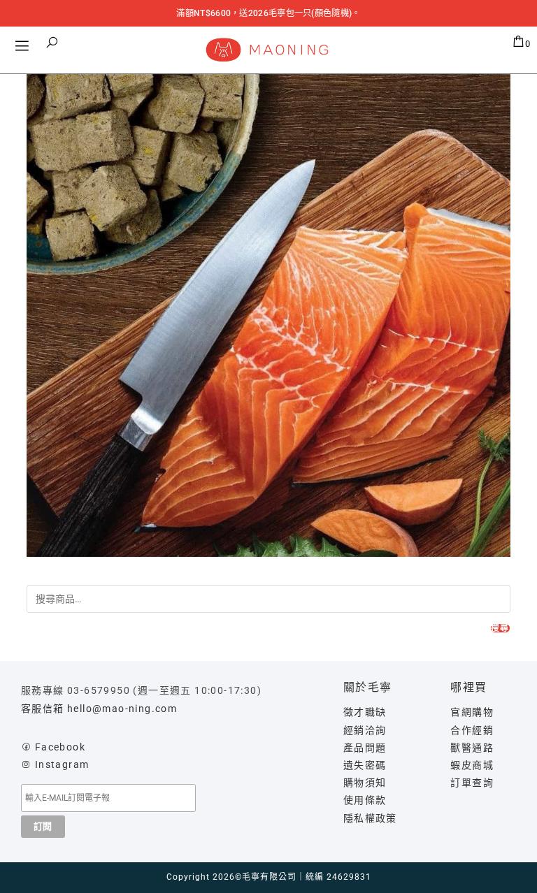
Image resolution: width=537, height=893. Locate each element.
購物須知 (365, 782)
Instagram (62, 764)
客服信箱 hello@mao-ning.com (99, 708)
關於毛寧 (367, 687)
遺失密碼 (365, 765)
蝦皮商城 (472, 765)
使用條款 (365, 800)
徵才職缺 (365, 712)
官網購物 (472, 712)
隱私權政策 (370, 818)
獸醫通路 (472, 747)
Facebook (60, 747)
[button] (52, 43)
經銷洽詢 (365, 730)
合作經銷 (472, 730)
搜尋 (500, 628)
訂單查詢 (472, 782)
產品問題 (365, 747)
